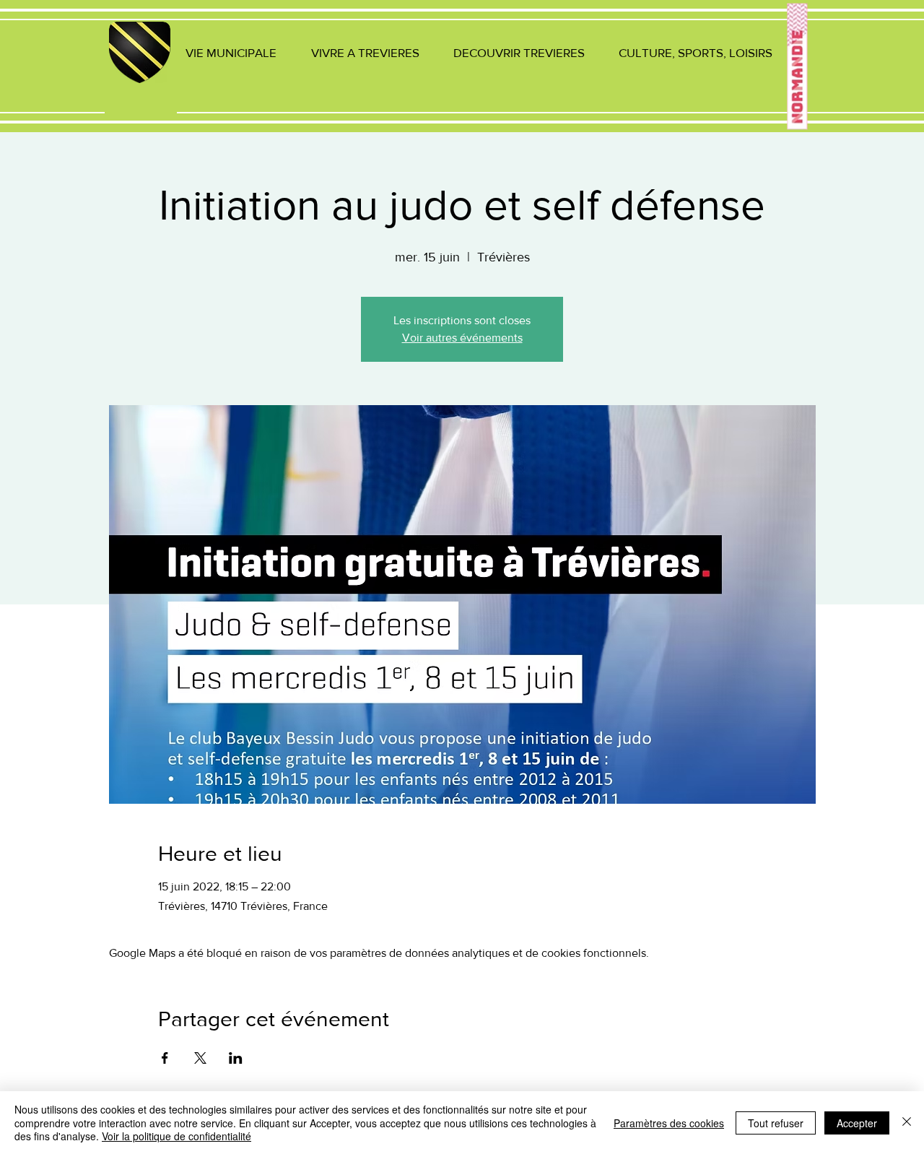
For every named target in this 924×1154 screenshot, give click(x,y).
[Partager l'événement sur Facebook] (165, 1058)
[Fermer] (906, 1122)
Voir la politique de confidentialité (176, 1136)
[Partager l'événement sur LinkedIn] (236, 1058)
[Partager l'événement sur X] (200, 1058)
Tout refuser (775, 1123)
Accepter (857, 1123)
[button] (231, 52)
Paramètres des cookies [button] (669, 1123)
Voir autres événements (462, 337)
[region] (141, 70)
